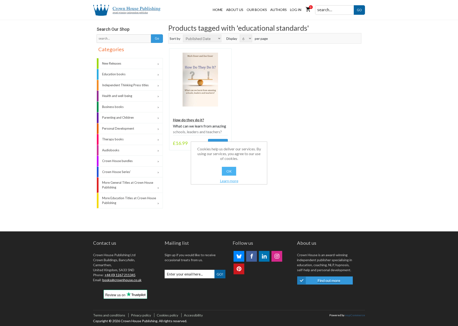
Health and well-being (117, 96)
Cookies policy (167, 315)
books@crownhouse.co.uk (121, 280)
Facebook (251, 256)
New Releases (111, 63)
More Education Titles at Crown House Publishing (129, 200)
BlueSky (239, 256)
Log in (295, 10)
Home (218, 10)
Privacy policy (141, 315)
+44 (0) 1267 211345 (119, 275)
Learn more (229, 180)
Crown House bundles (117, 161)
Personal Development (118, 128)
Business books (113, 107)
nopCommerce (355, 315)
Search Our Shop (113, 29)
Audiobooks (110, 150)
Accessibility (193, 315)
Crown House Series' (116, 172)
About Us (234, 10)
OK (229, 171)
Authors (278, 10)
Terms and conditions (109, 315)
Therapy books (113, 139)
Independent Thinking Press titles (125, 85)
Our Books (257, 10)
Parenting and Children (118, 117)
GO (359, 10)
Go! (220, 274)
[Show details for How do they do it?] (200, 79)
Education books (113, 74)
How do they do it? (188, 120)
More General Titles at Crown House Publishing (127, 185)
